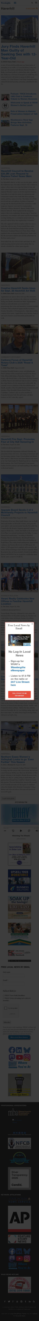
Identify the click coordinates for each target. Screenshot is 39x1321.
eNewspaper (18, 669)
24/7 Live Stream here (20, 683)
